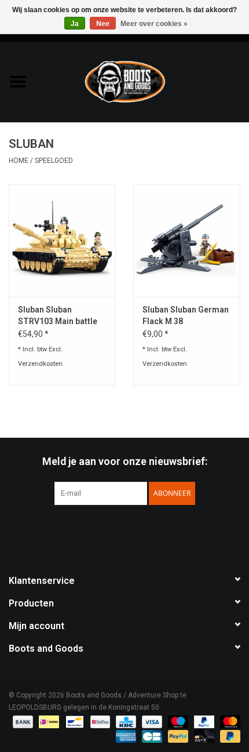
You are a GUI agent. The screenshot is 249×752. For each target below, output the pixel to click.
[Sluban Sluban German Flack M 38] (186, 240)
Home (18, 161)
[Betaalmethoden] (22, 721)
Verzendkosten (40, 364)
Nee (102, 24)
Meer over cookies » (154, 24)
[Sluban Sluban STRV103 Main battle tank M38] (62, 240)
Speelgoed (54, 161)
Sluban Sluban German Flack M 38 (185, 315)
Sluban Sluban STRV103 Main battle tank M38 (57, 316)
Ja (75, 24)
